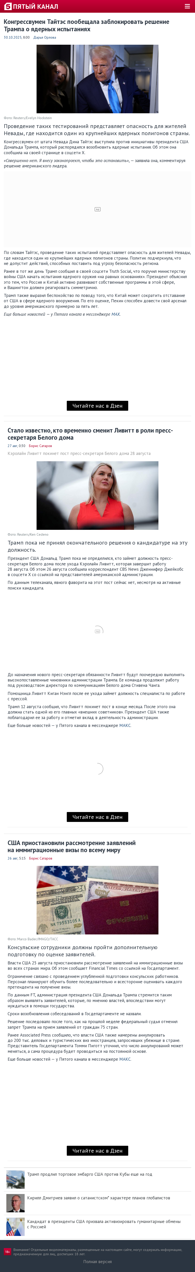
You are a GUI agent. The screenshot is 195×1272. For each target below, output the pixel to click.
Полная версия (97, 1261)
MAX (115, 314)
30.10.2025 (13, 37)
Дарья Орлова (44, 37)
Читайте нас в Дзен (97, 405)
